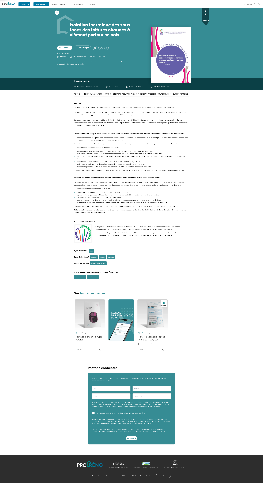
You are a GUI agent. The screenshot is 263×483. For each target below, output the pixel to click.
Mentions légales (97, 476)
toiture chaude (80, 277)
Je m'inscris (131, 438)
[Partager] (106, 48)
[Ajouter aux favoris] (103, 349)
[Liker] (95, 48)
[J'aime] (100, 48)
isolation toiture (93, 277)
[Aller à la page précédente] (57, 12)
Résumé (77, 94)
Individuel (111, 257)
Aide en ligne (148, 476)
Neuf (91, 251)
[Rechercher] (259, 4)
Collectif (102, 257)
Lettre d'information (163, 476)
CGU (123, 476)
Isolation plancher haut (98, 263)
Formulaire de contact (135, 476)
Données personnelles (112, 476)
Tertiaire (94, 257)
